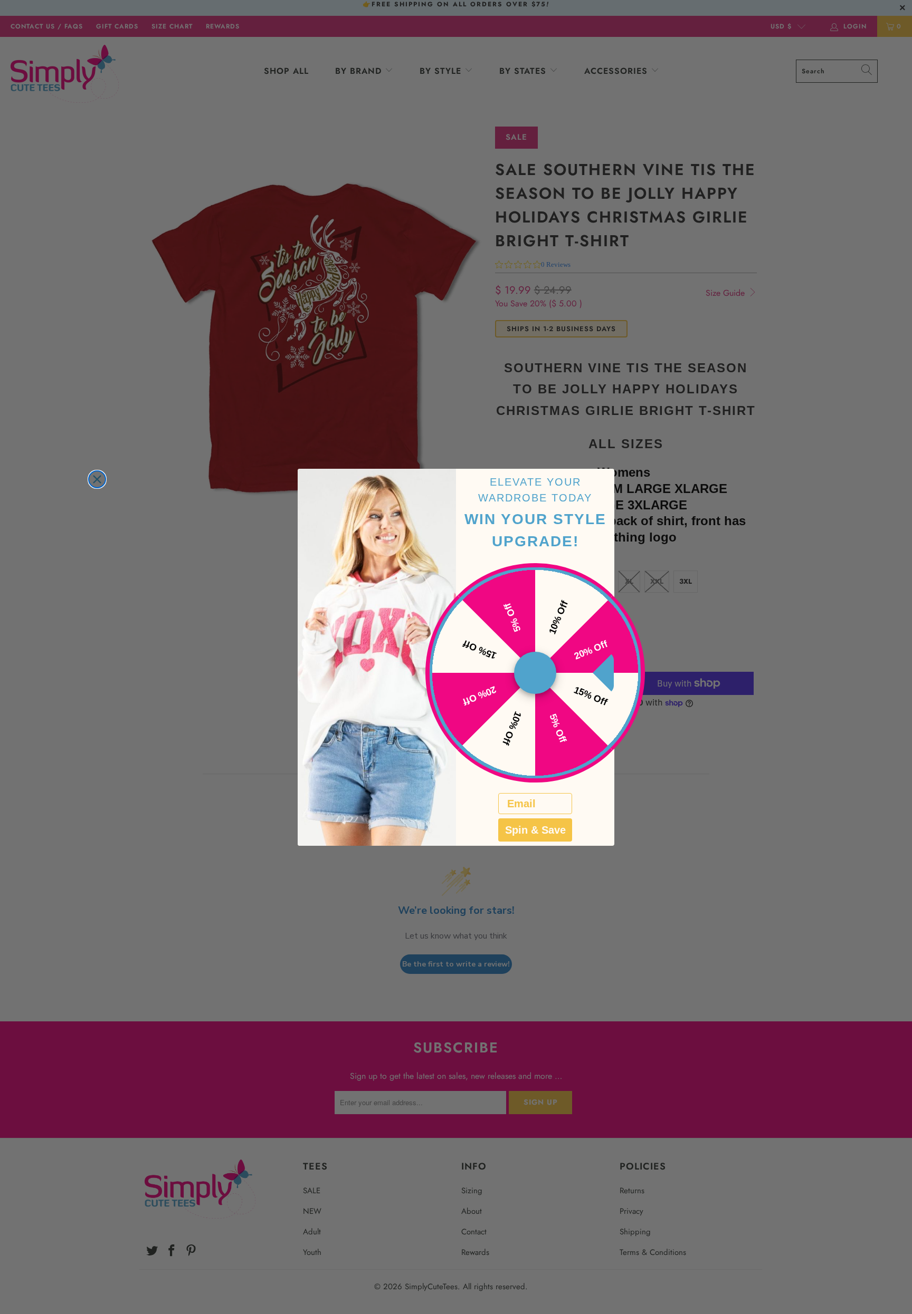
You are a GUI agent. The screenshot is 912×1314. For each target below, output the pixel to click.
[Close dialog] (97, 479)
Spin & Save (535, 830)
